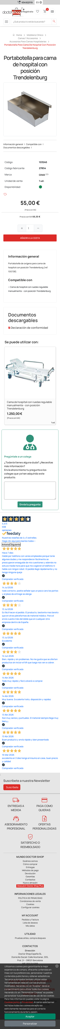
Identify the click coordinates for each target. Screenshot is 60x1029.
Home (17, 34)
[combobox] (37, 2)
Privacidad (27, 1002)
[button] (41, 2)
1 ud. (41, 181)
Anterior (6, 544)
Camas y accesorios (28, 38)
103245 (43, 162)
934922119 (27, 2)
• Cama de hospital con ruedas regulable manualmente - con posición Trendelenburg (29, 288)
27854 (42, 168)
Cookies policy (12, 1002)
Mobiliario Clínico (35, 34)
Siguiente (15, 544)
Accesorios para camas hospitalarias (28, 41)
